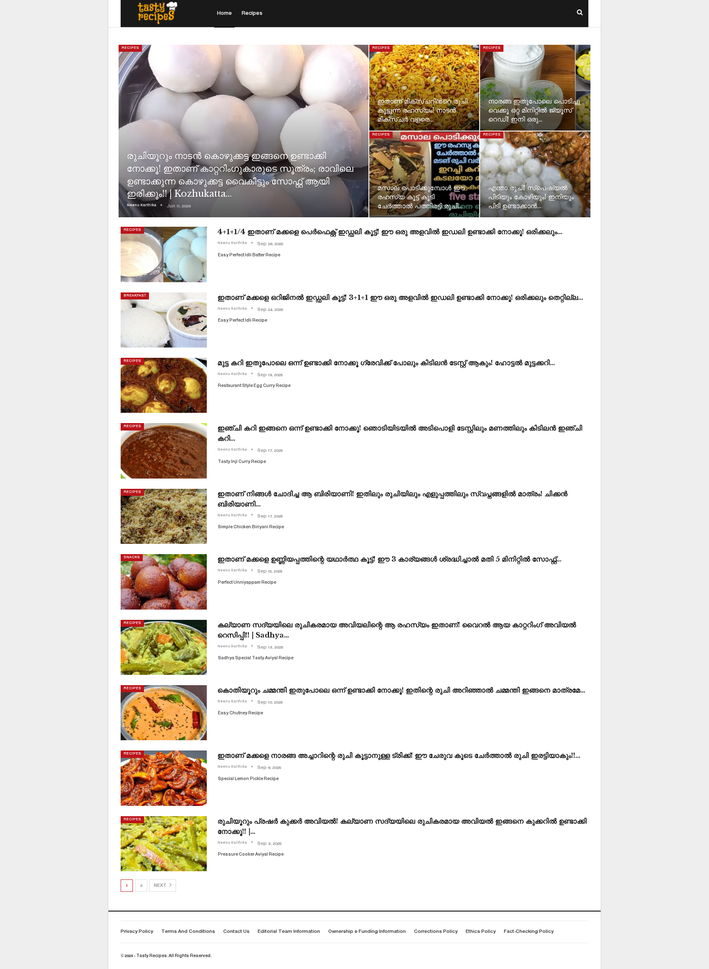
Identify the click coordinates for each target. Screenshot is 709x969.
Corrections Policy (435, 931)
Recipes (252, 13)
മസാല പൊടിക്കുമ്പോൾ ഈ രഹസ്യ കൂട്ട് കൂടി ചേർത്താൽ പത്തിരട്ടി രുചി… (421, 197)
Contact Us (236, 931)
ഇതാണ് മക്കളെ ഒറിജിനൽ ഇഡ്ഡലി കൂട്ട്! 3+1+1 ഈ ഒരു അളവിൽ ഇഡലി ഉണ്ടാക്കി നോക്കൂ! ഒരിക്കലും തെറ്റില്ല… (400, 297)
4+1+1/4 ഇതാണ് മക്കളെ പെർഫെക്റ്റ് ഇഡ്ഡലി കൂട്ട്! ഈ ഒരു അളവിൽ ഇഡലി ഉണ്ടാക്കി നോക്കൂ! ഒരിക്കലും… (390, 232)
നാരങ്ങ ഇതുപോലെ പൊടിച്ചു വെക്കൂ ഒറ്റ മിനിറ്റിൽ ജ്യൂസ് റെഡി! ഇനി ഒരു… (534, 110)
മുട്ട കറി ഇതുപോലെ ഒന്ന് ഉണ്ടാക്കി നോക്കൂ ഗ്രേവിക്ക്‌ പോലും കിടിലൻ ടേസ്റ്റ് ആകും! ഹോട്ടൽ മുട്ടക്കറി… (386, 363)
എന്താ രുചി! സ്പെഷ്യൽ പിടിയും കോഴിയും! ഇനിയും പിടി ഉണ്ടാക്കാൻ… (531, 197)
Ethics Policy (481, 931)
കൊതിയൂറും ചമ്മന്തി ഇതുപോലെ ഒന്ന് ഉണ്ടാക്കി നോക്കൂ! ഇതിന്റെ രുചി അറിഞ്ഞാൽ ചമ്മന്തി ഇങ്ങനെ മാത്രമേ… (401, 690)
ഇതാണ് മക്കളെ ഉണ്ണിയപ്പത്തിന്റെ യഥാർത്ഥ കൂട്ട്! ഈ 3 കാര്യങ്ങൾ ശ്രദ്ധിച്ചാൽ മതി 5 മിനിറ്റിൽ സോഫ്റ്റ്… (389, 559)
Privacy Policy (137, 931)
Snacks (132, 557)
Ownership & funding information (367, 931)
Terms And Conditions (188, 931)
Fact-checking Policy (528, 931)
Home (224, 13)
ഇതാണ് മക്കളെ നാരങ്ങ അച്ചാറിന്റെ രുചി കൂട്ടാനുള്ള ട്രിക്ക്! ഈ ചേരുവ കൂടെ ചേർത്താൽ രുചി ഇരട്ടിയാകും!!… (399, 755)
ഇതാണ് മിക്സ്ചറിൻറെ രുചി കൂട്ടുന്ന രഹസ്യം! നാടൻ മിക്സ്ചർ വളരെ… (422, 110)
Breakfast (135, 296)
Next (161, 885)
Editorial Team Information (289, 931)
